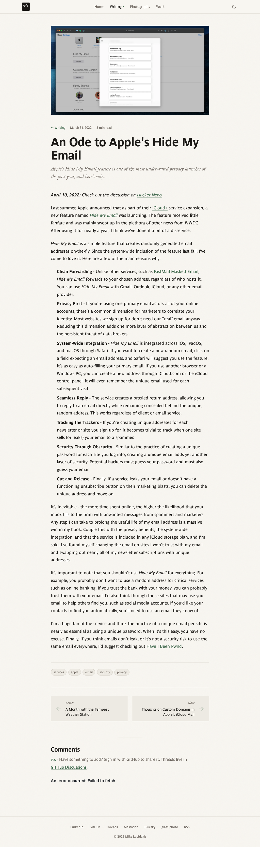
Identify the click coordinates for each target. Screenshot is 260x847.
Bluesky (149, 827)
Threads (112, 827)
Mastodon (131, 827)
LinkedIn (77, 827)
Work (160, 7)
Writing (116, 7)
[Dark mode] (234, 7)
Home (99, 7)
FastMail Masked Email (176, 271)
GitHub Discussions (69, 767)
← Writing (58, 128)
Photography (140, 7)
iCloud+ (160, 207)
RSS (187, 827)
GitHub (95, 827)
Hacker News (149, 194)
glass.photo (169, 827)
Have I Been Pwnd (164, 646)
